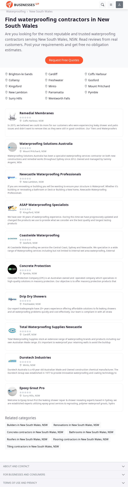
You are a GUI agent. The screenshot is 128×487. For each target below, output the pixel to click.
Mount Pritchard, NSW (34, 151)
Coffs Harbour (97, 74)
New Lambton (18, 92)
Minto (52, 86)
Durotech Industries (35, 357)
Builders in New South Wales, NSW (27, 425)
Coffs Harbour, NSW (33, 120)
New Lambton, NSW (33, 181)
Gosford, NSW (30, 242)
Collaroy (14, 80)
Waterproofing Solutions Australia (46, 144)
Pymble (93, 92)
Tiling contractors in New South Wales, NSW (33, 446)
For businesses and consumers (24, 474)
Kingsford (15, 86)
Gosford (93, 80)
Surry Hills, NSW (31, 395)
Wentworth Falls (59, 98)
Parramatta (56, 92)
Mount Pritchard (99, 86)
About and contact (16, 466)
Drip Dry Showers (33, 296)
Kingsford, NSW (31, 212)
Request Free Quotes (64, 60)
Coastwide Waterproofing (39, 235)
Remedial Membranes (37, 113)
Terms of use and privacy (20, 483)
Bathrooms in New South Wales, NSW (91, 432)
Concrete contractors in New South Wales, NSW (35, 432)
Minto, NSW (29, 365)
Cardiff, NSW (29, 334)
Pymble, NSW (30, 273)
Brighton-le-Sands (21, 74)
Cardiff (53, 74)
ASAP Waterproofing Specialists (44, 205)
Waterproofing (16, 11)
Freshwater (56, 80)
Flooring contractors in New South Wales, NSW (80, 439)
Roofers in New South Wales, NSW (27, 439)
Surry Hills (15, 98)
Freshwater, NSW (32, 303)
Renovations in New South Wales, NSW (76, 425)
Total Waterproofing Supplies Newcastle (51, 327)
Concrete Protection (35, 266)
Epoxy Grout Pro (32, 388)
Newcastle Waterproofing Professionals (50, 174)
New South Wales (41, 11)
